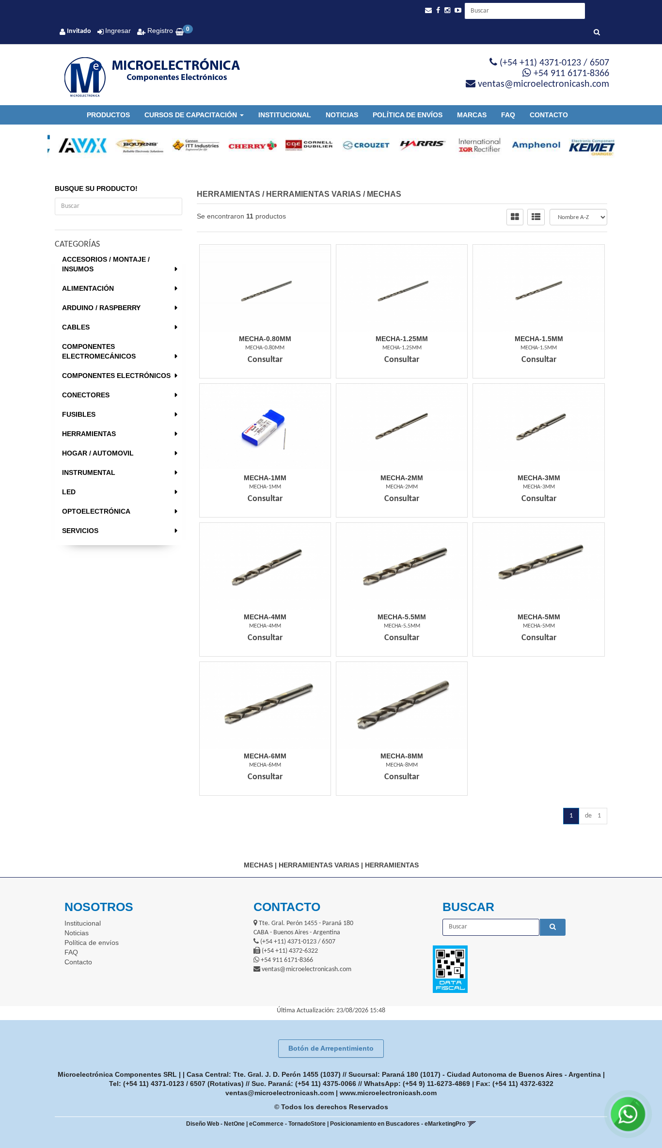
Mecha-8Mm (401, 756)
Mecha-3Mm (539, 478)
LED (69, 492)
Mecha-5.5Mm (402, 617)
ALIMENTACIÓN (88, 288)
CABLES (76, 327)
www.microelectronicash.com (388, 1093)
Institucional (284, 115)
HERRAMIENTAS (89, 434)
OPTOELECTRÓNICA (96, 511)
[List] (536, 217)
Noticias (342, 115)
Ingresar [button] (118, 30)
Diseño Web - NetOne (215, 1123)
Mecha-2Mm (401, 478)
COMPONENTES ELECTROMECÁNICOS (99, 351)
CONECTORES (86, 395)
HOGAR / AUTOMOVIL (98, 453)
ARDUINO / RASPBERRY (101, 308)
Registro (159, 30)
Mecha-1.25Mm (402, 339)
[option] (75, 145)
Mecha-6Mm (265, 756)
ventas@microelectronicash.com (279, 1093)
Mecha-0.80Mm (265, 339)
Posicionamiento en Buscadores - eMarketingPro (397, 1123)
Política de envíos (407, 115)
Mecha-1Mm (265, 478)
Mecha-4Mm (265, 617)
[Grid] (514, 217)
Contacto (549, 115)
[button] (428, 10)
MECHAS (384, 194)
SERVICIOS (80, 531)
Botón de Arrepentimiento (331, 1048)
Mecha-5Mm (539, 617)
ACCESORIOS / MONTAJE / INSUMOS (106, 264)
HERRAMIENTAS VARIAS (313, 194)
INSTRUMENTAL (88, 472)
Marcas (472, 115)
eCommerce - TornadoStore (287, 1123)
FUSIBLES (78, 414)
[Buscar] (597, 33)
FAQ (508, 115)
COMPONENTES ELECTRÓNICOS (116, 375)
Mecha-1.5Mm (539, 339)
